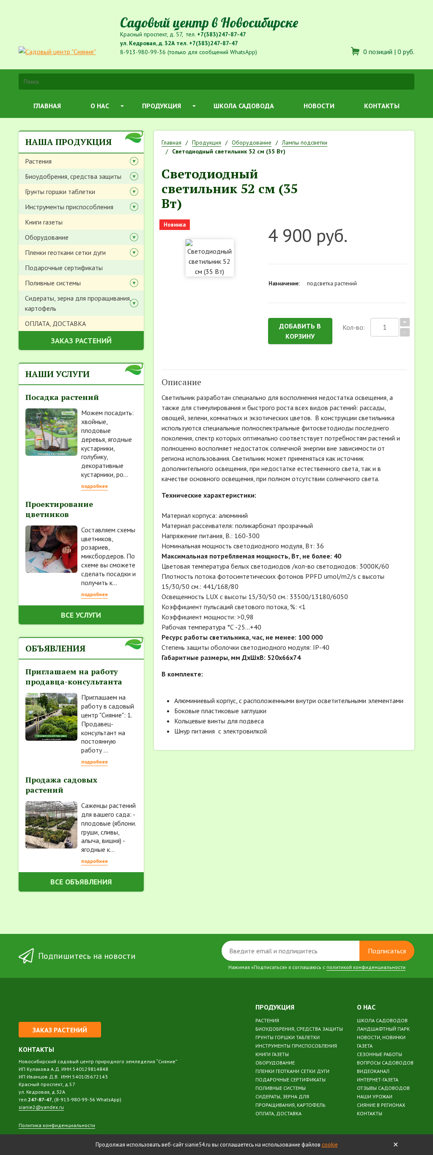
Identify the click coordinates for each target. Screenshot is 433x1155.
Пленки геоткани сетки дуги (65, 252)
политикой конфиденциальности (366, 967)
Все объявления (81, 882)
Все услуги (81, 615)
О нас (99, 105)
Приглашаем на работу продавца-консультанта (73, 676)
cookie (330, 1144)
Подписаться (387, 951)
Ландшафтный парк (383, 1029)
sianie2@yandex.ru (41, 1107)
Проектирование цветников (59, 509)
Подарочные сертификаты (64, 267)
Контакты (382, 105)
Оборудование (47, 237)
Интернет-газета (377, 1079)
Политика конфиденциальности (57, 1125)
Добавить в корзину (300, 331)
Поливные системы (53, 283)
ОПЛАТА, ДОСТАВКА (55, 323)
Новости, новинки (381, 1037)
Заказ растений (81, 340)
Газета (365, 1046)
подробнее (94, 486)
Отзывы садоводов (383, 1088)
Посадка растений (62, 397)
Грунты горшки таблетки (60, 191)
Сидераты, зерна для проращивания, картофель (78, 303)
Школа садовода (244, 105)
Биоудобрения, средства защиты (73, 176)
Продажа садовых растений (61, 785)
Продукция (161, 105)
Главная (47, 105)
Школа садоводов (382, 1020)
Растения (38, 161)
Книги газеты (44, 222)
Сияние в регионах (381, 1105)
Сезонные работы (379, 1054)
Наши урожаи (374, 1096)
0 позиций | (388, 51)
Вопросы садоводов (385, 1062)
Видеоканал (373, 1071)
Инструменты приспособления (69, 207)
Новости (319, 105)
